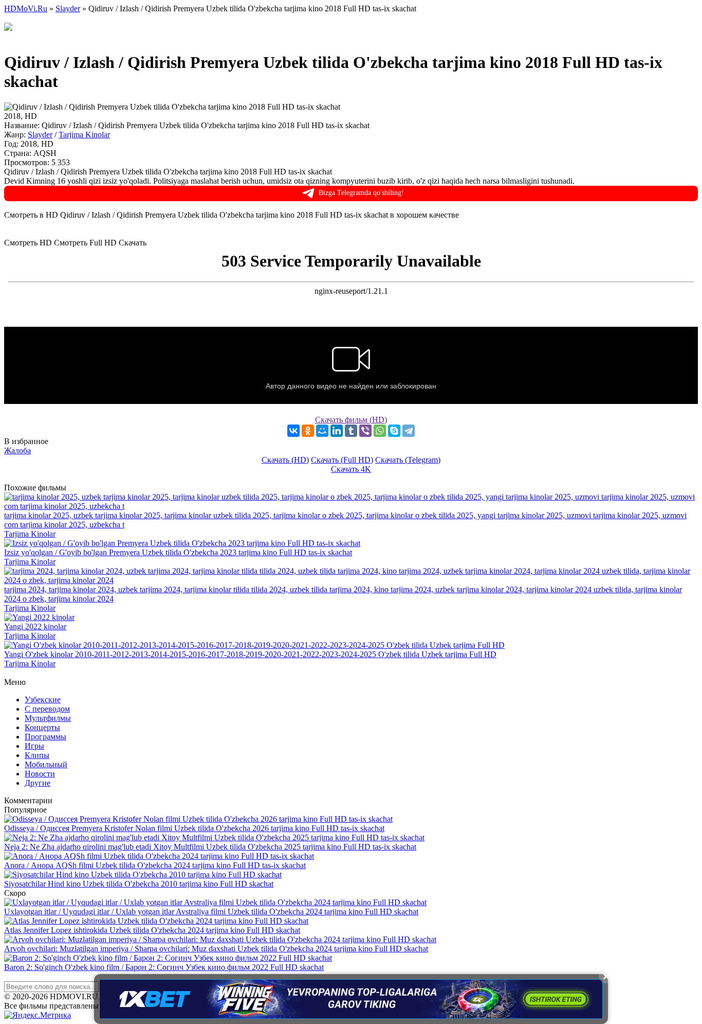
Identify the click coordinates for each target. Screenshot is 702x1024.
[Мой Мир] (322, 431)
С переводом (47, 708)
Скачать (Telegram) (407, 459)
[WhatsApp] (380, 431)
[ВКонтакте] (293, 431)
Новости (40, 773)
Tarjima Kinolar (84, 134)
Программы (45, 736)
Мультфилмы (48, 718)
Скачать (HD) (285, 459)
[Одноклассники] (308, 431)
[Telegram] (408, 431)
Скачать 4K (351, 469)
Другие (37, 783)
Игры (34, 745)
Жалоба (17, 450)
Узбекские (43, 699)
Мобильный (46, 764)
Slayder (40, 134)
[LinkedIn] (336, 431)
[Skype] (394, 431)
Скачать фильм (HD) (351, 419)
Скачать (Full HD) (342, 459)
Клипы (37, 755)
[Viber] (365, 431)
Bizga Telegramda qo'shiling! (361, 193)
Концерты (42, 727)
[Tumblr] (351, 431)
